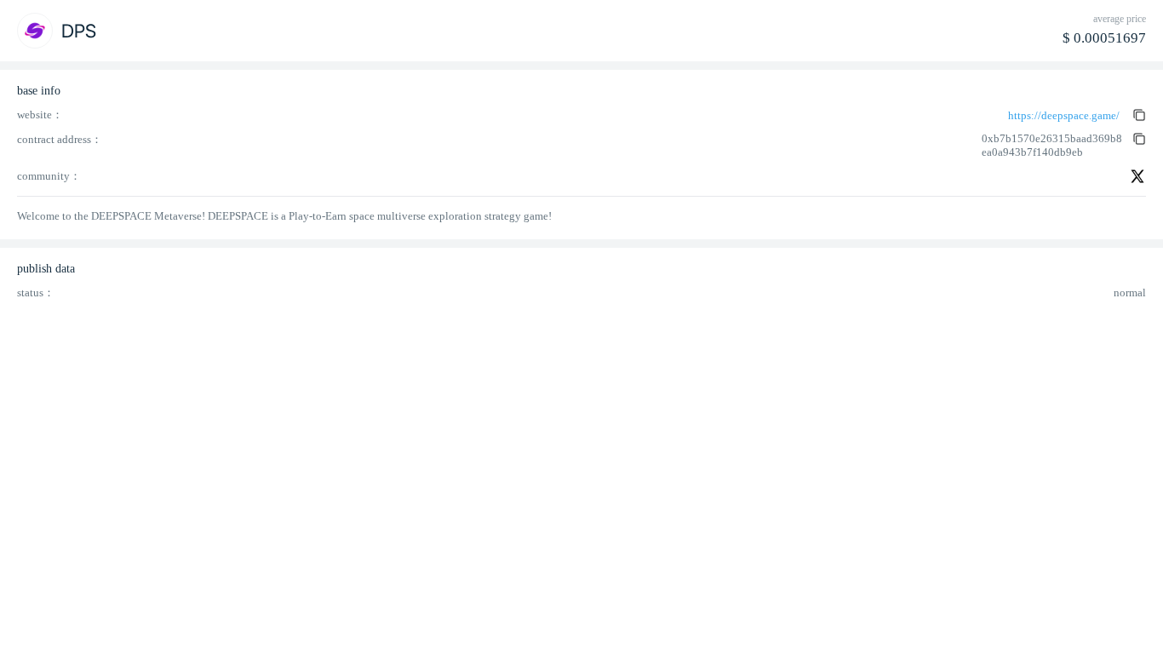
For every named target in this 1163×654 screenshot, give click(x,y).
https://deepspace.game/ (1064, 115)
